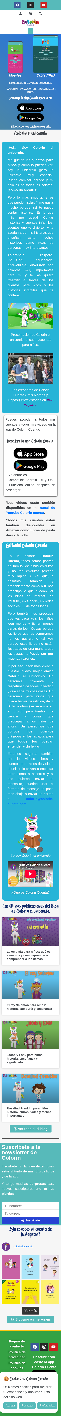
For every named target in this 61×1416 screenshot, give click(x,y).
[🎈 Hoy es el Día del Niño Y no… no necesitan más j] (31, 1267)
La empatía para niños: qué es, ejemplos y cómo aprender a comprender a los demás (29, 955)
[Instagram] (30, 5)
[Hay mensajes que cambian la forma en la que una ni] (50, 1267)
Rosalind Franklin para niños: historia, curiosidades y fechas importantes (29, 1112)
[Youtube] (43, 5)
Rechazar (27, 1405)
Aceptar (10, 1405)
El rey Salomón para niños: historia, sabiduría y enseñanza (29, 1006)
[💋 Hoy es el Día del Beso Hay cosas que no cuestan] (50, 1292)
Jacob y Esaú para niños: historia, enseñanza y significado (25, 1058)
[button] (30, 31)
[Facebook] (17, 5)
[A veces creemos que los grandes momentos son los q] (31, 1292)
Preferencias (47, 1405)
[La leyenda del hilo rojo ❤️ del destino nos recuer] (11, 1292)
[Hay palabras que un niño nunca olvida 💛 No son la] (11, 1267)
